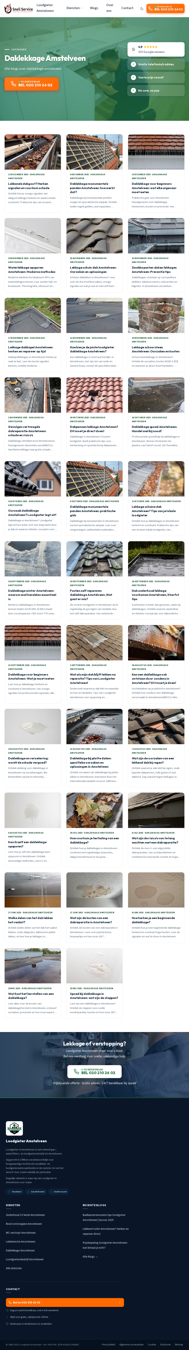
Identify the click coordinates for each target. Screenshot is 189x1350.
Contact (127, 8)
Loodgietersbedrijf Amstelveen (25, 1259)
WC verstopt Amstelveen (21, 1233)
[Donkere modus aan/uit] (142, 8)
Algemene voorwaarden (131, 1344)
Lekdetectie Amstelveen (20, 1242)
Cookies (152, 1344)
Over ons (109, 8)
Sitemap (179, 1344)
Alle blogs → (90, 1257)
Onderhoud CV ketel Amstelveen (25, 1215)
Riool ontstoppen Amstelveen (24, 1224)
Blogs (94, 8)
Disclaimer (165, 1344)
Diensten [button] (73, 8)
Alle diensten (14, 1268)
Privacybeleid (108, 1344)
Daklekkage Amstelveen (20, 1251)
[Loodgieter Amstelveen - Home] (18, 8)
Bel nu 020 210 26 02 (26, 1302)
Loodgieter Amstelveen (45, 8)
